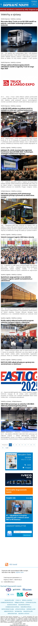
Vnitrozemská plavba (7, 609)
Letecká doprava (20, 609)
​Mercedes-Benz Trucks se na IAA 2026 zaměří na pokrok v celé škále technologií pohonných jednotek (18, 23)
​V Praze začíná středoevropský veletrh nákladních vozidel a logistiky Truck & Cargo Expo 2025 (17, 66)
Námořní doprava (26, 607)
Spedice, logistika (6, 147)
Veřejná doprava (5, 191)
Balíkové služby (9, 600)
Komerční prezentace (7, 602)
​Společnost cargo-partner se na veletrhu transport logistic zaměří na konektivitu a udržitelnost (16, 279)
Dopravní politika (31, 602)
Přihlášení (34, 1)
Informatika (18, 611)
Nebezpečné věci (8, 611)
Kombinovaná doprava (12, 607)
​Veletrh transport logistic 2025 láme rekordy (17, 237)
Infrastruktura (12, 613)
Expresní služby (31, 609)
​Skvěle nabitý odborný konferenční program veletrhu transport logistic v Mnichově (17, 321)
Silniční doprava (5, 19)
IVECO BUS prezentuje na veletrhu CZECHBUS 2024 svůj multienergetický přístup (17, 405)
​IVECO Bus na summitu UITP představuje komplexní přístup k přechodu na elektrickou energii (17, 195)
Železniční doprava (24, 605)
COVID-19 (18, 600)
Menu (34, 4)
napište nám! (20, 572)
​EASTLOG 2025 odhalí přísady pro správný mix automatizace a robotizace (17, 363)
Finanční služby (28, 611)
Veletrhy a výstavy (16, 19)
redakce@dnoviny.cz (9, 582)
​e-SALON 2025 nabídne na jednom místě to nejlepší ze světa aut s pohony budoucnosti (17, 109)
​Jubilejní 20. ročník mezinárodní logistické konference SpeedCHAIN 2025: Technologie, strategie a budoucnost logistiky (17, 152)
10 (2, 448)
